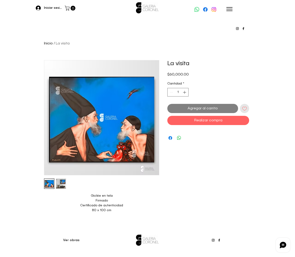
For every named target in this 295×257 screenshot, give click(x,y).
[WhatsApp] (197, 9)
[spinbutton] (178, 92)
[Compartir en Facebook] (170, 138)
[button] (71, 8)
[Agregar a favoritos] (244, 108)
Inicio (48, 43)
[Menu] (229, 9)
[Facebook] (205, 9)
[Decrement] (171, 92)
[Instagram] (214, 9)
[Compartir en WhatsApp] (179, 138)
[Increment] (185, 92)
